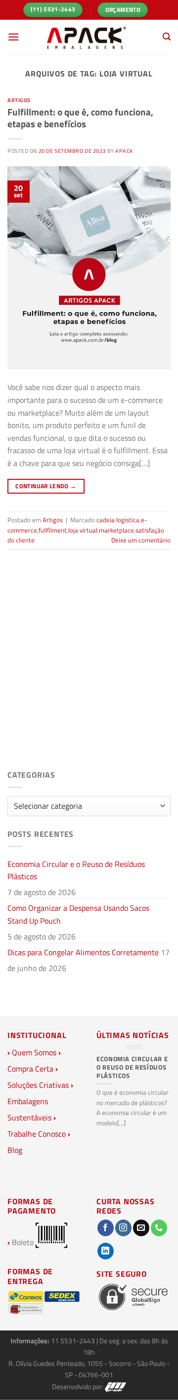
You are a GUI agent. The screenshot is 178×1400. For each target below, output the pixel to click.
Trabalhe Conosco (36, 1134)
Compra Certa (30, 1069)
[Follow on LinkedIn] (105, 1251)
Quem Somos (34, 1052)
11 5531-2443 (73, 1340)
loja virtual (82, 530)
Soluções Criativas (38, 1085)
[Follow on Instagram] (123, 1228)
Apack (124, 150)
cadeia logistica (117, 520)
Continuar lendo (45, 486)
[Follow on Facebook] (105, 1228)
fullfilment (53, 530)
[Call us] (159, 1228)
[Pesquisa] (167, 36)
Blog (14, 1150)
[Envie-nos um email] (141, 1228)
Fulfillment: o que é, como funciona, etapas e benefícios (80, 118)
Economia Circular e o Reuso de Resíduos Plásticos (76, 870)
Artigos (19, 100)
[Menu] (13, 37)
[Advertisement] (89, 668)
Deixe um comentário (141, 540)
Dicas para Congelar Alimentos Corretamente (83, 952)
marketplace (116, 530)
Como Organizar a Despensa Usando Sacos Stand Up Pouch (78, 914)
